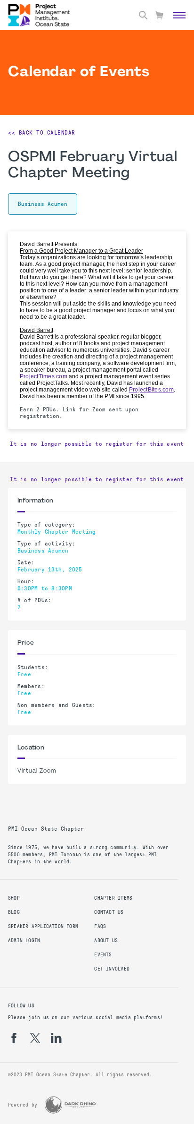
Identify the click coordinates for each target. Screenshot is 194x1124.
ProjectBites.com (151, 389)
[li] (56, 1038)
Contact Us (108, 912)
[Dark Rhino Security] (70, 1105)
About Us (106, 940)
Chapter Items (113, 898)
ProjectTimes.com (43, 376)
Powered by (22, 1104)
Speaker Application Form (43, 926)
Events (103, 954)
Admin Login (24, 940)
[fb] (14, 1038)
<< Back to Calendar (41, 132)
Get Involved (111, 968)
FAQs (100, 926)
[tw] (35, 1038)
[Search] (143, 15)
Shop (14, 898)
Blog (14, 912)
